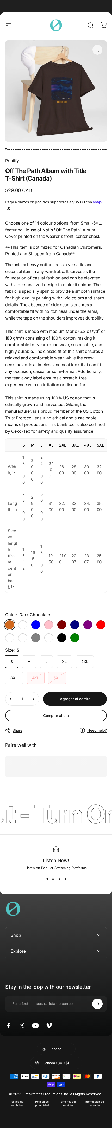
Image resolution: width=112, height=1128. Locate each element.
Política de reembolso (16, 1103)
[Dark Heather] (22, 624)
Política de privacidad (42, 1103)
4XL (35, 677)
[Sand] (22, 637)
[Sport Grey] (35, 637)
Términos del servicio (67, 1103)
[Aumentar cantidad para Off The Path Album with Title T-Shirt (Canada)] (33, 698)
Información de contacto (94, 1103)
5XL (57, 677)
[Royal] (9, 637)
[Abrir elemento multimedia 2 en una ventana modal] (97, 49)
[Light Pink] (48, 624)
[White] (48, 637)
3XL (13, 677)
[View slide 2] (53, 879)
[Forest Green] (74, 637)
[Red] (100, 624)
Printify (12, 160)
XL (64, 661)
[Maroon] (61, 624)
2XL (84, 661)
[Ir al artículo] (6, 149)
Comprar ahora (56, 715)
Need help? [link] (97, 730)
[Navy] (74, 624)
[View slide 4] (65, 879)
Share (17, 730)
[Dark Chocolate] (9, 624)
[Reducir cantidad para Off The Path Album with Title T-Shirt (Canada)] (10, 698)
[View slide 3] (59, 879)
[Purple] (87, 624)
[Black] (61, 637)
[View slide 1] (46, 879)
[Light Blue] (35, 624)
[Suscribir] (97, 1004)
